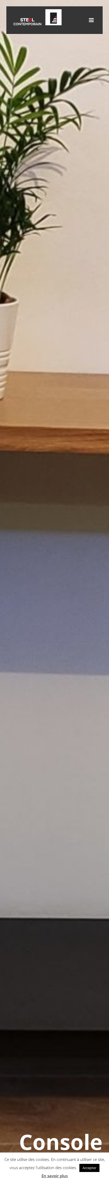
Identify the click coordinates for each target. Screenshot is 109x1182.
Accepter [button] (89, 1167)
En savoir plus (55, 1175)
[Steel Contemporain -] (39, 24)
